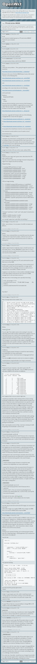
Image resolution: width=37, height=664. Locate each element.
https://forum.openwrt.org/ (22, 12)
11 (33, 31)
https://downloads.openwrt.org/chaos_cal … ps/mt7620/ (16, 78)
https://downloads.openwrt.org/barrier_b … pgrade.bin (17, 119)
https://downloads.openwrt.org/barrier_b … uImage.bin (15, 111)
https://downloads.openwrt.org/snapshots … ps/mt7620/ (16, 513)
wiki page (6, 145)
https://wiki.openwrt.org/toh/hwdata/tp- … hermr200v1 (15, 90)
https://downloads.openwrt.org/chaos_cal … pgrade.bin (17, 121)
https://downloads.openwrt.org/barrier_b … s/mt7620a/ (16, 85)
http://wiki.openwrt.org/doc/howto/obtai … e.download (16, 71)
